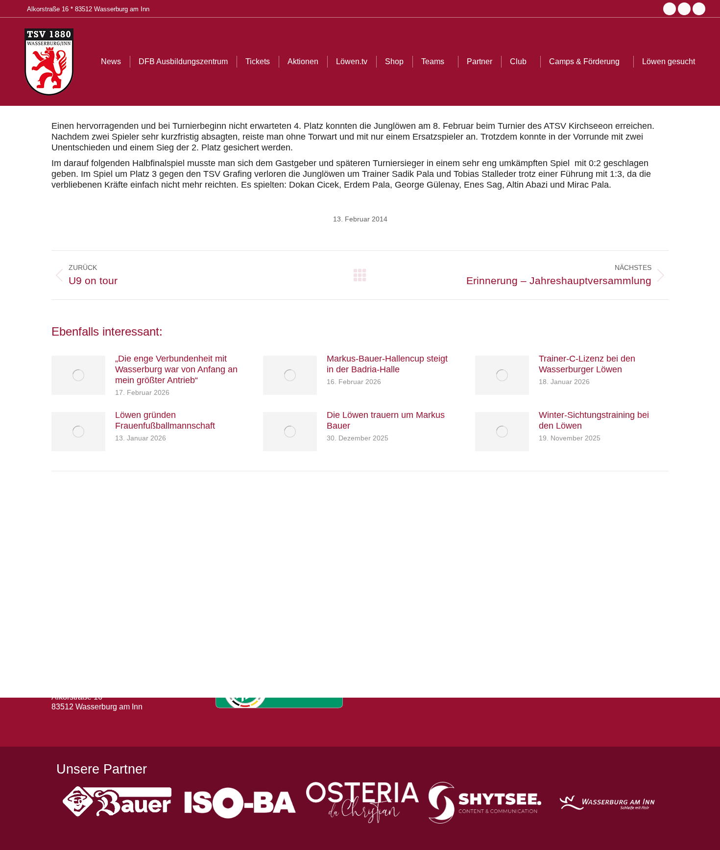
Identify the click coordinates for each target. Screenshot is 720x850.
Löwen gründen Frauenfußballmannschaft (165, 420)
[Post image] (78, 375)
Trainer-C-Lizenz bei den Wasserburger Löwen (587, 364)
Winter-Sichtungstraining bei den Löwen (594, 420)
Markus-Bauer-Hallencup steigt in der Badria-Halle (387, 364)
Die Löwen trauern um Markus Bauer (386, 420)
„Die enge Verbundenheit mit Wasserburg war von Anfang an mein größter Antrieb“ (176, 369)
